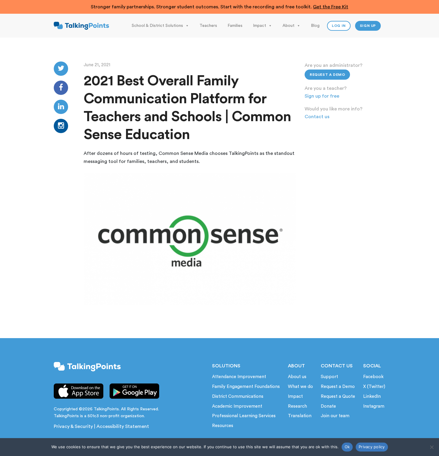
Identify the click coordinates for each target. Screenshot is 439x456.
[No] (432, 447)
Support (329, 377)
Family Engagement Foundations (246, 386)
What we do (300, 386)
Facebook (373, 377)
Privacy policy (372, 446)
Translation (299, 416)
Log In (339, 25)
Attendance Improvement (239, 377)
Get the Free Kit (330, 6)
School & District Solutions (157, 26)
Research (297, 406)
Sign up (368, 25)
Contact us (317, 116)
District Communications (237, 396)
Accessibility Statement (122, 426)
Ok (347, 446)
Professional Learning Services (244, 416)
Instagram (373, 406)
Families (235, 26)
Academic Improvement (237, 406)
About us (297, 377)
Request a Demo (327, 74)
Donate (328, 406)
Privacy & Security (73, 426)
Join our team (335, 416)
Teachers (208, 26)
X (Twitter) (374, 386)
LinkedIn (372, 396)
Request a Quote (338, 396)
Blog (315, 26)
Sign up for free (322, 96)
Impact (259, 26)
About (288, 26)
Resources (222, 425)
